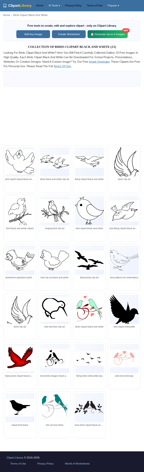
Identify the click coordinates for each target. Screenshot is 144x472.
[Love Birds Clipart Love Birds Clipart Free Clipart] (89, 310)
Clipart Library (15, 457)
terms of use (62, 66)
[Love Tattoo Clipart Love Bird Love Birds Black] (54, 358)
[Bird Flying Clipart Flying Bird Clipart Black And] (19, 313)
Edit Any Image (33, 34)
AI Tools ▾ (54, 5)
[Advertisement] (72, 116)
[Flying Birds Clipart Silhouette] (89, 358)
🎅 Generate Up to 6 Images (109, 33)
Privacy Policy (73, 5)
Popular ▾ (113, 5)
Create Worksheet (69, 34)
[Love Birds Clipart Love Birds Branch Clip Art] (54, 408)
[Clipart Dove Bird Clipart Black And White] (19, 358)
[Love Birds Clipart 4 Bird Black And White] (124, 358)
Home (39, 5)
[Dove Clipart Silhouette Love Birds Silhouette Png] (89, 407)
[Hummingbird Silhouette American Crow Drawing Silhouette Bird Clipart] (124, 310)
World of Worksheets (77, 463)
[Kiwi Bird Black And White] (54, 309)
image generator (99, 61)
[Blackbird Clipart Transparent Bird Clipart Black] (19, 408)
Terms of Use (95, 5)
